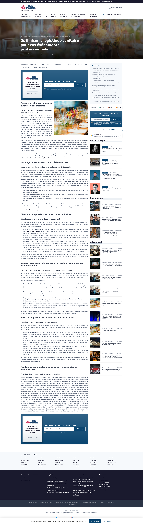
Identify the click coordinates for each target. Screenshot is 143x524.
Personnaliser (107, 521)
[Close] (101, 249)
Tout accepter (95, 521)
